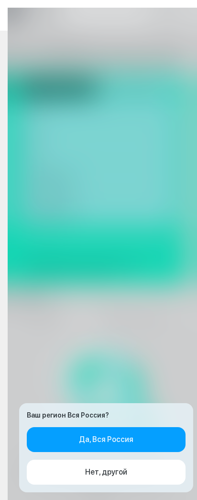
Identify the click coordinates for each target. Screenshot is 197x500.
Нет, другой (106, 472)
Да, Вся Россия (106, 439)
